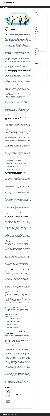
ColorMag (12, 414)
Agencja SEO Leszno (14, 400)
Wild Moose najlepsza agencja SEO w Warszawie (19, 389)
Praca (36, 35)
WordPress (16, 414)
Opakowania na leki (38, 75)
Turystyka (36, 48)
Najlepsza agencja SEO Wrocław (16, 394)
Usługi (36, 54)
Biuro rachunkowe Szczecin (8, 410)
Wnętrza (36, 56)
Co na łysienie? (5, 7)
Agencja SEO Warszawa (28, 410)
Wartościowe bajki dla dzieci (39, 78)
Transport (36, 46)
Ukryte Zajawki (37, 50)
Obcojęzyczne (37, 33)
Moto (36, 29)
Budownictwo (37, 14)
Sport (36, 44)
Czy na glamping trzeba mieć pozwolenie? (39, 69)
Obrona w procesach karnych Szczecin (40, 72)
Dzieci (36, 16)
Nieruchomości (37, 31)
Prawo (36, 37)
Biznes (36, 12)
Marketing (6, 27)
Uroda (36, 52)
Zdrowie (36, 58)
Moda (36, 27)
